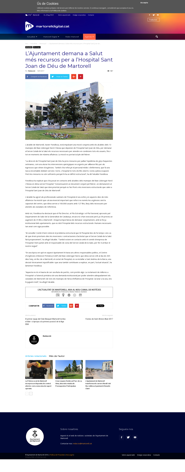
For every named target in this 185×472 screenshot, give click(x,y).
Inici (26, 44)
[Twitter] (154, 15)
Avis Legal (69, 455)
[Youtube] (158, 15)
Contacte (91, 15)
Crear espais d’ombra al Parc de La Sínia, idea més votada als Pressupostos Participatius (68, 383)
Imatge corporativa (79, 15)
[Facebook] (149, 15)
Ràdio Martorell (72, 37)
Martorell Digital (50, 37)
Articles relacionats (35, 356)
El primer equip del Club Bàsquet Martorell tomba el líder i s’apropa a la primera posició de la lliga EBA (45, 321)
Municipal (37, 47)
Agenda (88, 37)
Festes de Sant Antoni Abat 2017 (99, 319)
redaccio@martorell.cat (82, 443)
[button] (157, 37)
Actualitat (31, 37)
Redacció (31, 71)
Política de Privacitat (57, 455)
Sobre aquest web (64, 15)
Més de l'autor (57, 356)
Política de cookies (59, 10)
